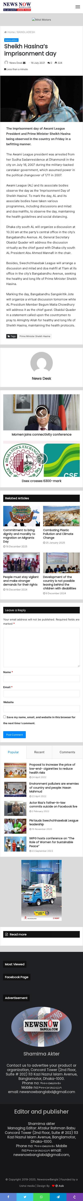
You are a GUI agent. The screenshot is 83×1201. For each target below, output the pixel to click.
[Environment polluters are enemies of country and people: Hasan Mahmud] (15, 789)
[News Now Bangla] (17, 6)
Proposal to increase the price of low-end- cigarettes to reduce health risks (52, 768)
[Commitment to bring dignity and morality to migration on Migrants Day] (21, 516)
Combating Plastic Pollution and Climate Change (58, 534)
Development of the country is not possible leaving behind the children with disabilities (59, 582)
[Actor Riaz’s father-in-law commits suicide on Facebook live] (15, 808)
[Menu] (78, 7)
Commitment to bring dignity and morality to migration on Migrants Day (19, 536)
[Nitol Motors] (41, 19)
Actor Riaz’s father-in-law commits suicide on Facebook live (53, 805)
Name (8, 672)
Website (8, 702)
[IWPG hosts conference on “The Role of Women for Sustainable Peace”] (15, 844)
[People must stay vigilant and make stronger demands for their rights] (21, 563)
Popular (13, 752)
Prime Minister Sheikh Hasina (35, 336)
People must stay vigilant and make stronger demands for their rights (21, 581)
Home (11, 32)
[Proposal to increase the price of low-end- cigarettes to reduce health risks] (15, 770)
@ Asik (59, 1185)
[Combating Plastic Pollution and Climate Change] (61, 516)
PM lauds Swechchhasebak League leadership (53, 822)
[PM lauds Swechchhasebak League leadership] (15, 826)
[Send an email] (24, 62)
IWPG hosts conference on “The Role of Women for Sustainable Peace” (51, 842)
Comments (67, 752)
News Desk (15, 62)
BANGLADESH (26, 32)
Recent (39, 752)
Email (7, 687)
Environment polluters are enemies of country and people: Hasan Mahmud (54, 787)
